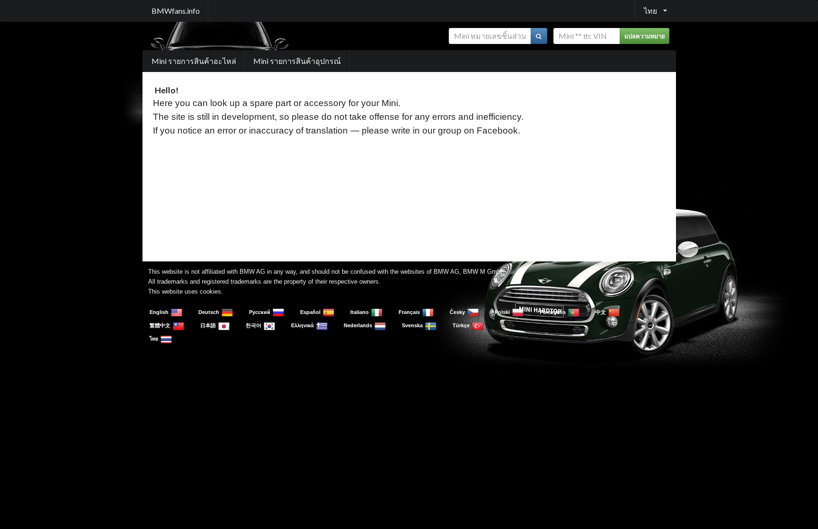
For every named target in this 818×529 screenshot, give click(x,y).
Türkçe (461, 325)
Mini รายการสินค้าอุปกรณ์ (297, 60)
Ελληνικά (302, 325)
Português (553, 312)
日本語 (208, 325)
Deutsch (208, 312)
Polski (502, 312)
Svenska (412, 325)
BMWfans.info (175, 10)
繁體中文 (160, 325)
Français (409, 312)
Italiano (359, 312)
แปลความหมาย (644, 36)
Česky (457, 312)
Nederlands (358, 325)
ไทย (154, 338)
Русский (259, 312)
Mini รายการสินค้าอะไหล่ (193, 60)
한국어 (253, 325)
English (159, 312)
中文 (601, 312)
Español (310, 312)
